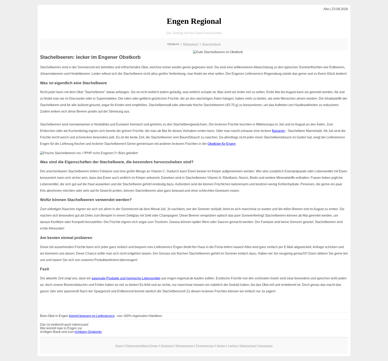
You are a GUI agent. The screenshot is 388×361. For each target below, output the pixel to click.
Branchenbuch (211, 44)
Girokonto (167, 345)
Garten (221, 345)
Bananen (278, 131)
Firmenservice (205, 345)
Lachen (232, 345)
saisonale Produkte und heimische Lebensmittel (126, 278)
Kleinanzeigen (185, 345)
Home (119, 345)
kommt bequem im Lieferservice (92, 316)
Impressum (265, 345)
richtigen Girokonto (88, 332)
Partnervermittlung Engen (141, 345)
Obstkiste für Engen (222, 143)
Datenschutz (248, 345)
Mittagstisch (190, 44)
